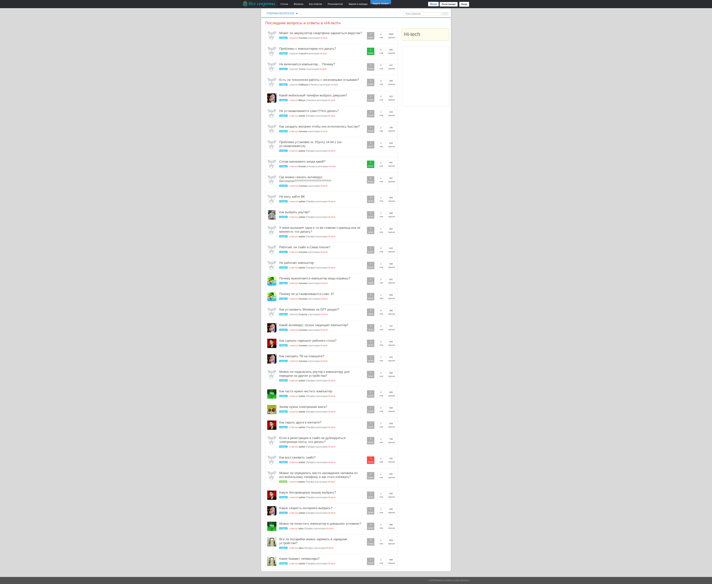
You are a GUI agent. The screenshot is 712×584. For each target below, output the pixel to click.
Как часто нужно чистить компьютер (305, 391)
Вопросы (298, 4)
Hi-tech (324, 38)
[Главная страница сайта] (259, 3)
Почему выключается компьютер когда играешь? (314, 278)
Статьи (284, 4)
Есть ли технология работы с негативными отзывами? (319, 80)
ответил (293, 38)
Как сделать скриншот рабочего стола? (307, 340)
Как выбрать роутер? (294, 212)
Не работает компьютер (296, 263)
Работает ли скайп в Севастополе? (304, 247)
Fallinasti (303, 84)
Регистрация (449, 4)
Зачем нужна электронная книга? (303, 407)
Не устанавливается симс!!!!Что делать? (309, 111)
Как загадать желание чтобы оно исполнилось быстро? (319, 126)
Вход (464, 4)
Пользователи (335, 4)
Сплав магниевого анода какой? (302, 161)
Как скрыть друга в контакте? (300, 422)
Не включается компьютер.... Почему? (307, 64)
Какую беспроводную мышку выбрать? (307, 492)
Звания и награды (358, 4)
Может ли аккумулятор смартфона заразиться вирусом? (320, 33)
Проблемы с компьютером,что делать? (307, 48)
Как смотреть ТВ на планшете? (301, 356)
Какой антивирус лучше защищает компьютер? (313, 325)
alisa (301, 528)
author (302, 116)
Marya (302, 100)
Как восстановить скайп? (297, 457)
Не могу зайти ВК (292, 196)
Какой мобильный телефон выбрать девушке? (313, 95)
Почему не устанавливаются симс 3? (306, 294)
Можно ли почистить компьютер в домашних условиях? (320, 523)
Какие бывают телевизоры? (299, 558)
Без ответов (315, 4)
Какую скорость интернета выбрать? (305, 508)
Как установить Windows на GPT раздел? (309, 309)
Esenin (302, 166)
